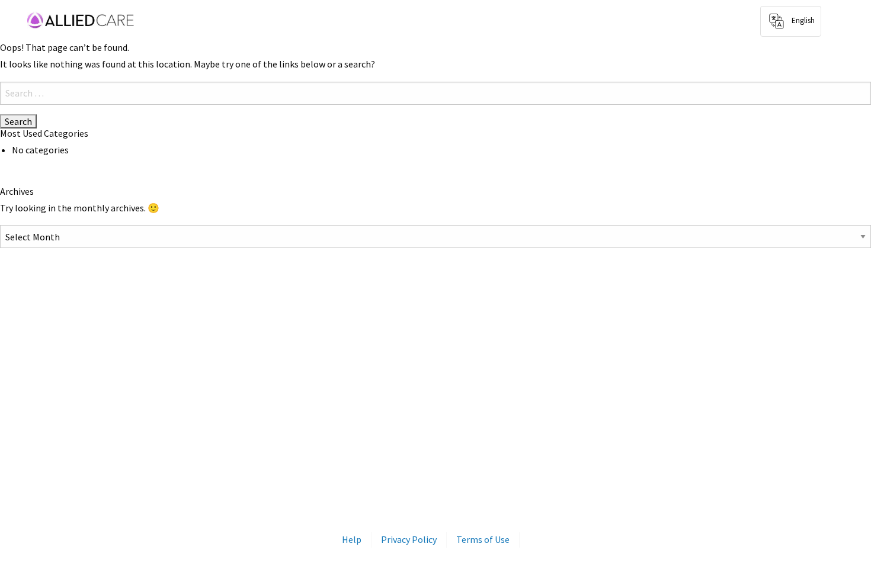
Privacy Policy (409, 539)
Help (351, 539)
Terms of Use (483, 539)
